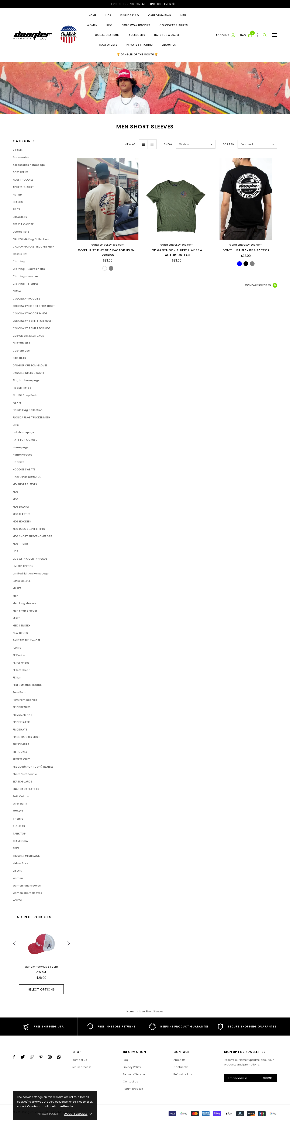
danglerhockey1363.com (41, 966)
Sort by (228, 144)
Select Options (41, 989)
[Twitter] (22, 1057)
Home (130, 1011)
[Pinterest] (40, 1057)
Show (168, 144)
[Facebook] (14, 1057)
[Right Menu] (274, 35)
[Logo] (45, 35)
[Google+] (32, 1057)
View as (130, 144)
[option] (41, 960)
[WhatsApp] (59, 1057)
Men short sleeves (151, 1011)
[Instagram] (50, 1057)
